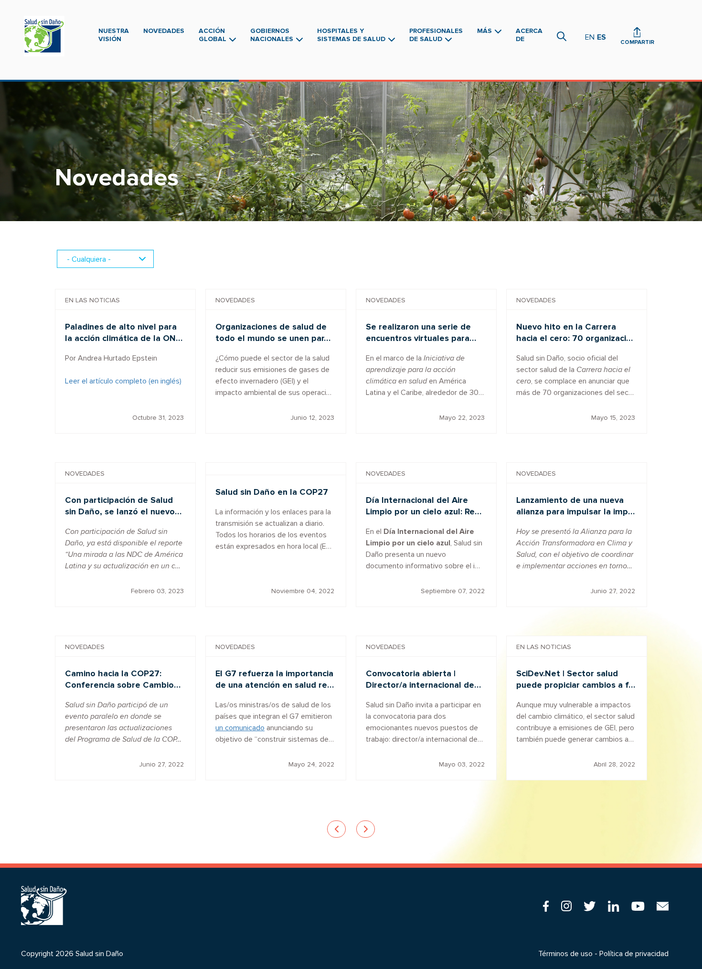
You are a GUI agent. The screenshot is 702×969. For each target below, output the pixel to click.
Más (485, 31)
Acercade (529, 35)
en (590, 37)
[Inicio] (46, 36)
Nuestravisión (113, 35)
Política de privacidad (634, 953)
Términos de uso (565, 953)
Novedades (163, 31)
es (601, 37)
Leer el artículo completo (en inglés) (123, 381)
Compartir (637, 42)
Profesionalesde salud (436, 35)
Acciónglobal (213, 35)
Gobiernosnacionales (272, 35)
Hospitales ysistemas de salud (352, 35)
